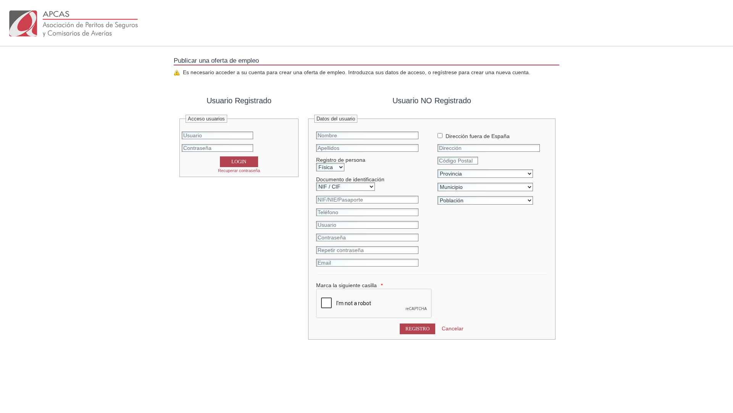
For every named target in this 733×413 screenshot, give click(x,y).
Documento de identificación (350, 179)
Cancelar (452, 328)
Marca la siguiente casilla (346, 285)
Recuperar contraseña (239, 170)
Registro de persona (340, 160)
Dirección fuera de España (476, 136)
